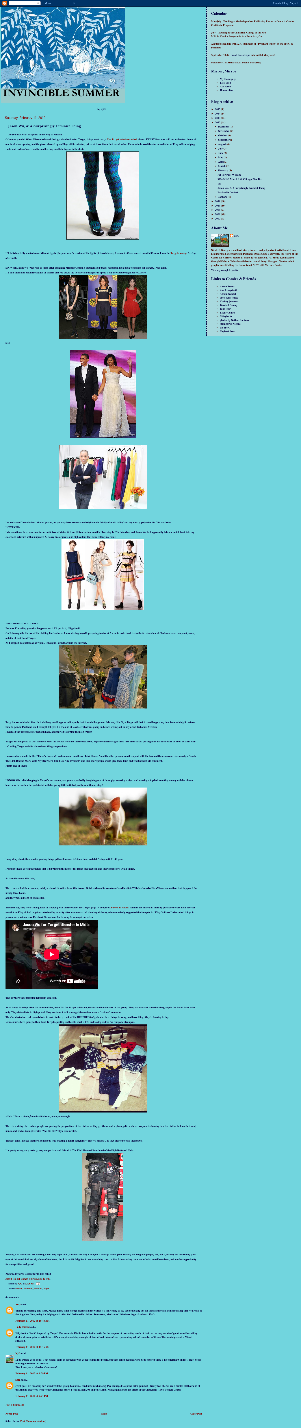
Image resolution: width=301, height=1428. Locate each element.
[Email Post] (38, 1283)
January (223, 197)
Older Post (196, 1413)
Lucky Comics (228, 312)
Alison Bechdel (228, 294)
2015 (218, 109)
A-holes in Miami (119, 907)
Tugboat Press (228, 331)
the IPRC (225, 327)
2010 (218, 205)
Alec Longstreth (228, 290)
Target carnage (179, 253)
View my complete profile (224, 270)
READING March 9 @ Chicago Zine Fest (239, 179)
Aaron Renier (227, 286)
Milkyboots (226, 316)
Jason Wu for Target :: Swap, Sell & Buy (28, 1278)
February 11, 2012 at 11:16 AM (32, 1347)
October (223, 135)
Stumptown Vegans (230, 324)
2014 (218, 113)
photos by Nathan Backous (234, 320)
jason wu (38, 1288)
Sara (17, 1380)
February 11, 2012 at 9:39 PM (31, 1373)
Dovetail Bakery (229, 305)
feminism (28, 1288)
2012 (218, 122)
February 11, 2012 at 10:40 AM (32, 1321)
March (222, 166)
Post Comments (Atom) (33, 1421)
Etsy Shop (225, 83)
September (224, 140)
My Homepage (228, 79)
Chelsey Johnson (229, 301)
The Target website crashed (122, 139)
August (222, 144)
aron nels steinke (229, 297)
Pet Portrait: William (229, 175)
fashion (18, 1288)
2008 (218, 214)
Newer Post (12, 1413)
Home (104, 1413)
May (221, 157)
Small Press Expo (240, 55)
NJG (17, 1353)
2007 (218, 218)
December (224, 126)
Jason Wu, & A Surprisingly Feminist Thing (241, 188)
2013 (218, 118)
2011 (218, 201)
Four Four (225, 309)
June (221, 153)
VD (219, 183)
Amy (18, 1304)
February (223, 170)
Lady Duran (22, 1327)
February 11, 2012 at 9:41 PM (31, 1396)
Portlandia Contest (227, 192)
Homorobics (226, 90)
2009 (218, 210)
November (224, 131)
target (46, 1288)
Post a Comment (15, 1405)
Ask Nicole (225, 86)
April (221, 162)
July (220, 148)
